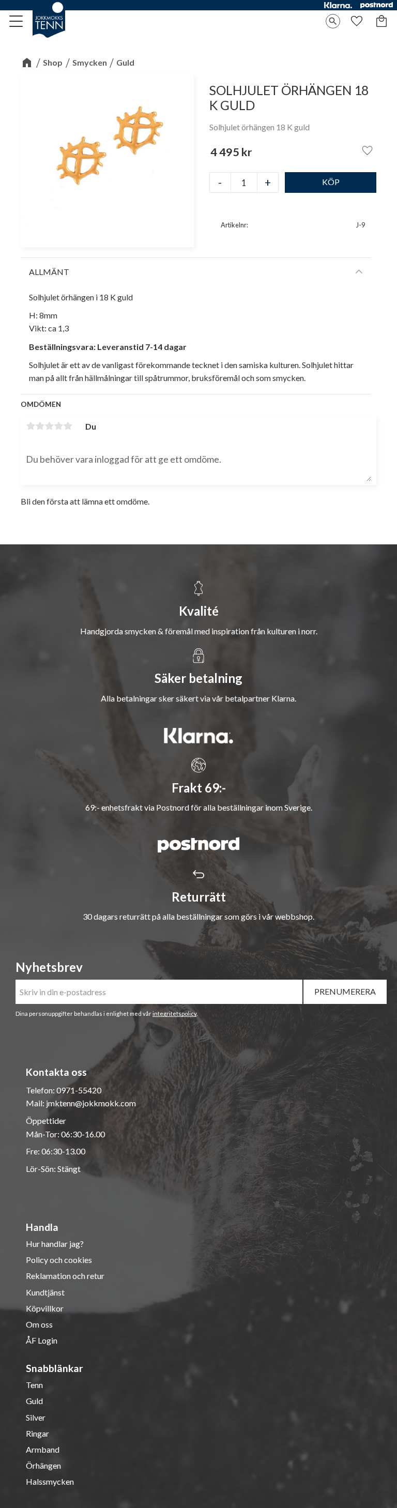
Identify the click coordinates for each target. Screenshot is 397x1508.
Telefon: (41, 1090)
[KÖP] (330, 182)
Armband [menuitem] (42, 1449)
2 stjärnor (39, 426)
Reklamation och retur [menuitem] (65, 1276)
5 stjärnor (67, 426)
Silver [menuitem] (35, 1417)
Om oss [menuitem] (39, 1324)
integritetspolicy (174, 1013)
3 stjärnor (49, 426)
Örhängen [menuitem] (43, 1465)
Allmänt (49, 272)
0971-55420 (78, 1090)
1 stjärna (30, 426)
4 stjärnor (58, 426)
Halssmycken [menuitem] (50, 1481)
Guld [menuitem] (34, 1401)
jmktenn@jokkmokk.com (91, 1103)
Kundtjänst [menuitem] (45, 1292)
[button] (16, 21)
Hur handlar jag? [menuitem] (55, 1243)
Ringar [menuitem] (37, 1433)
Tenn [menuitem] (34, 1385)
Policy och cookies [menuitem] (59, 1260)
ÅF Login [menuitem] (41, 1340)
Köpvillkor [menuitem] (45, 1308)
